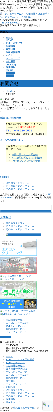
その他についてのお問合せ (26, 160)
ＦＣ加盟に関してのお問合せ (27, 157)
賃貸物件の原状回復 (16, 368)
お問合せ (4, 177)
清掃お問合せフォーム (17, 183)
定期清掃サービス (15, 319)
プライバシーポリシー (17, 332)
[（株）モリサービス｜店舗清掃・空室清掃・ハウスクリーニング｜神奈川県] (26, 16)
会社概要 (10, 381)
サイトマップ (13, 402)
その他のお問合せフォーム (20, 189)
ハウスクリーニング (16, 371)
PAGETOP (5, 337)
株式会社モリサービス (25, 407)
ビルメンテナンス (15, 326)
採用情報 (10, 399)
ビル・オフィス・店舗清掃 (20, 359)
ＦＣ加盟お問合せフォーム (20, 186)
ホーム (9, 356)
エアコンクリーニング (17, 322)
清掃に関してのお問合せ (25, 154)
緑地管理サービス (15, 329)
